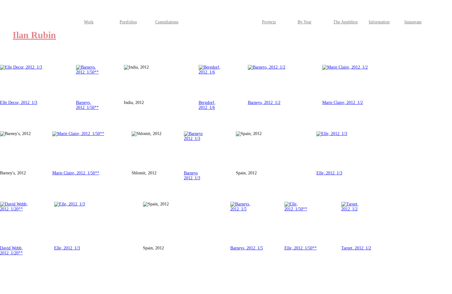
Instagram (413, 22)
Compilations (166, 22)
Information (379, 22)
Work (88, 22)
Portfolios (128, 22)
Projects (269, 22)
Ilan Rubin (34, 35)
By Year (304, 22)
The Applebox (345, 22)
